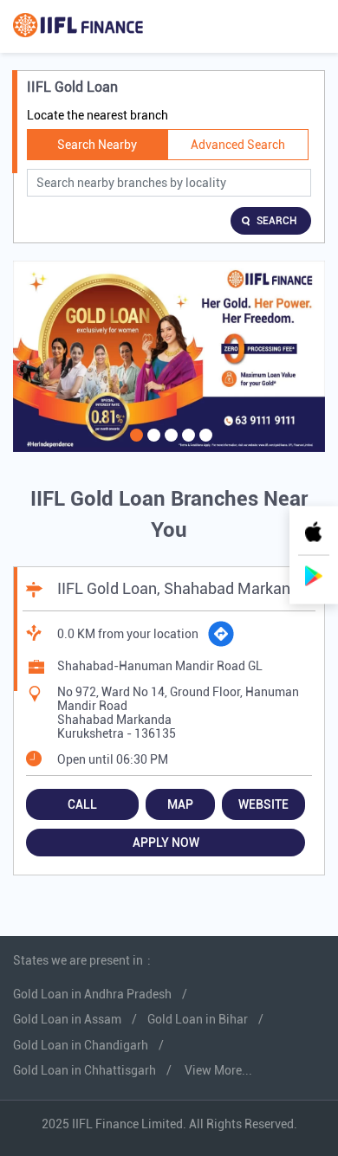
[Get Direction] (221, 634)
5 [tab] (203, 446)
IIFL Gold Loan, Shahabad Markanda (182, 588)
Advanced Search (238, 145)
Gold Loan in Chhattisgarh (84, 1070)
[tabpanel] (169, 356)
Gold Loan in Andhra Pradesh (92, 994)
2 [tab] (151, 446)
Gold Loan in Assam (67, 1019)
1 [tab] (134, 446)
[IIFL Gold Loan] (78, 26)
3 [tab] (169, 446)
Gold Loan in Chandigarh (80, 1045)
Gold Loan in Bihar (197, 1019)
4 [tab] (186, 446)
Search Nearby (97, 145)
